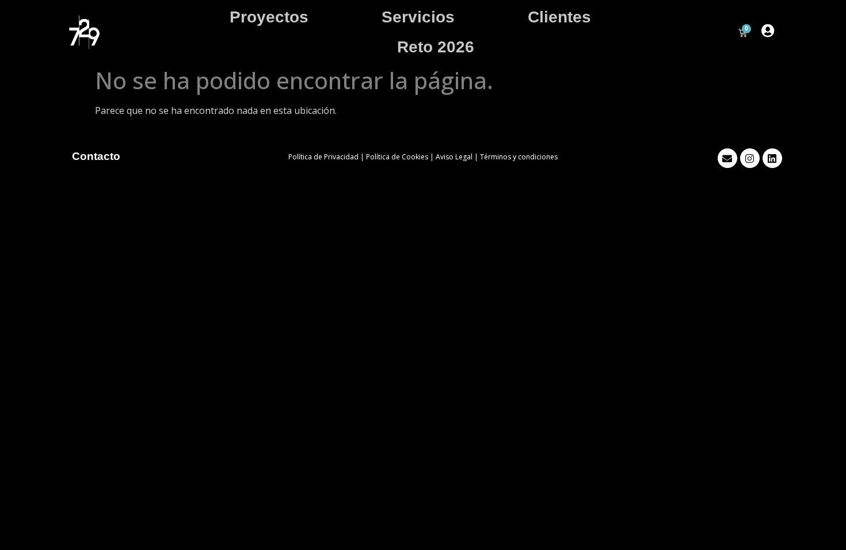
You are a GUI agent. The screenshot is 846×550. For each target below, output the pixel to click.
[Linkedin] (772, 158)
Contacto (96, 156)
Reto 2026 (435, 47)
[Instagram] (750, 158)
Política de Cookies (397, 157)
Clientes (559, 17)
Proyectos (269, 17)
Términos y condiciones (519, 157)
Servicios (418, 17)
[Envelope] (727, 158)
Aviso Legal (454, 157)
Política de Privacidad (323, 157)
